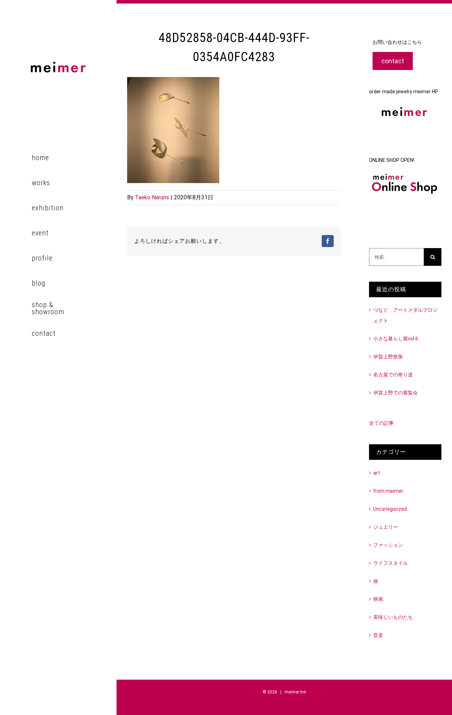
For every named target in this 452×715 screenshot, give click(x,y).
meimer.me (295, 692)
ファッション (388, 545)
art (376, 473)
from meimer (388, 491)
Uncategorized (390, 509)
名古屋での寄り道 (393, 374)
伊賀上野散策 (388, 356)
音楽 (378, 635)
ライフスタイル (390, 563)
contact (392, 61)
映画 (378, 599)
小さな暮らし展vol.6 (395, 338)
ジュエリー (385, 527)
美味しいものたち (393, 617)
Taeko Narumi (152, 197)
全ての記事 (381, 423)
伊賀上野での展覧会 (395, 392)
